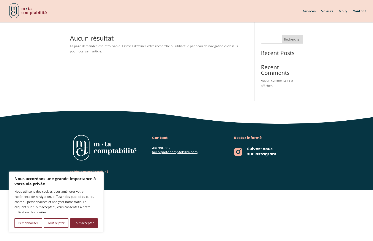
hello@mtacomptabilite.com (175, 152)
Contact (359, 11)
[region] (56, 202)
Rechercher (292, 39)
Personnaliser (28, 223)
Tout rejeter (56, 223)
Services (309, 11)
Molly (343, 11)
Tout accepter (84, 223)
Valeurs (327, 11)
